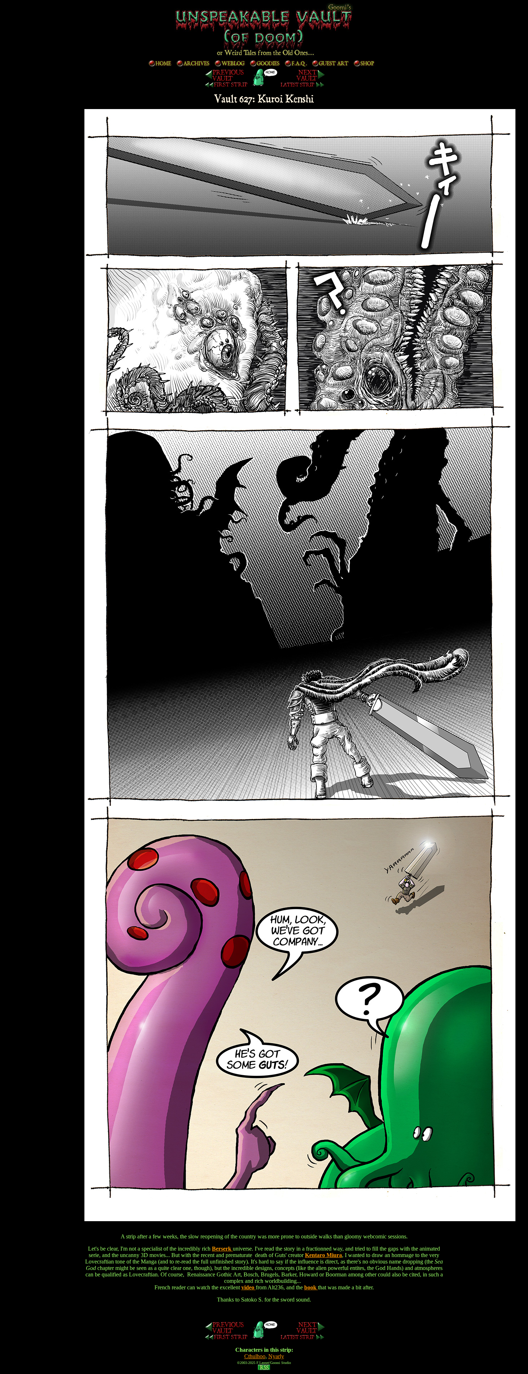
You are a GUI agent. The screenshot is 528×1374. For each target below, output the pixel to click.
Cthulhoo (254, 1356)
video (248, 1287)
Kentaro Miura (323, 1255)
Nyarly (276, 1356)
